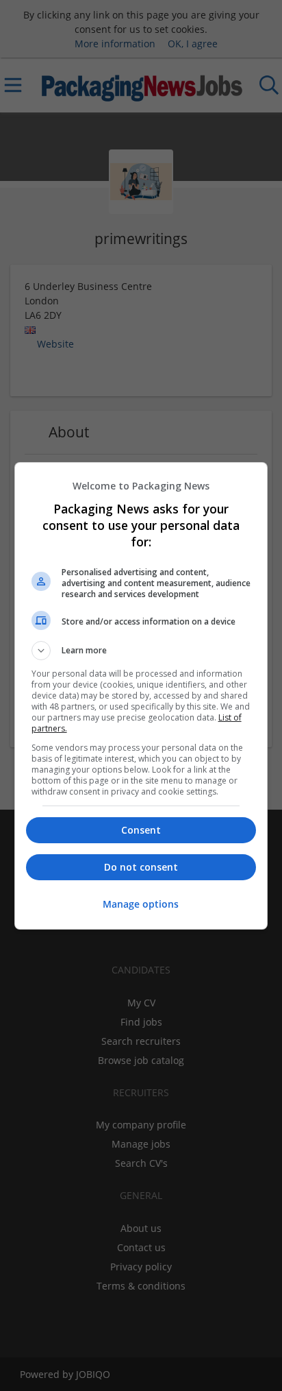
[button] (141, 650)
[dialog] (141, 696)
